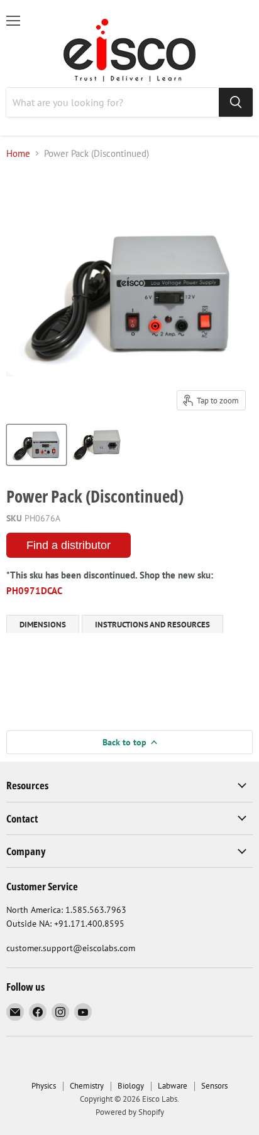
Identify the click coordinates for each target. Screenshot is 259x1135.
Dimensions (42, 624)
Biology (131, 1085)
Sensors (214, 1085)
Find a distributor (68, 545)
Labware (172, 1085)
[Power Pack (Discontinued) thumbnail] (36, 445)
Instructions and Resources (152, 624)
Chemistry (87, 1085)
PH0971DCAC (34, 591)
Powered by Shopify (130, 1112)
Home (18, 153)
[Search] (236, 102)
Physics (43, 1085)
